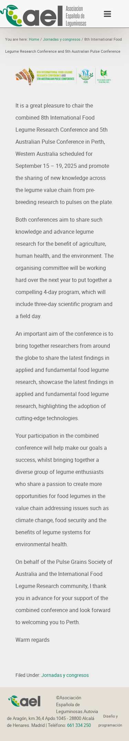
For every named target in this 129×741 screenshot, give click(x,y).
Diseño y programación (110, 720)
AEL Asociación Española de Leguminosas (43, 15)
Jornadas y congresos (65, 675)
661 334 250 (79, 725)
